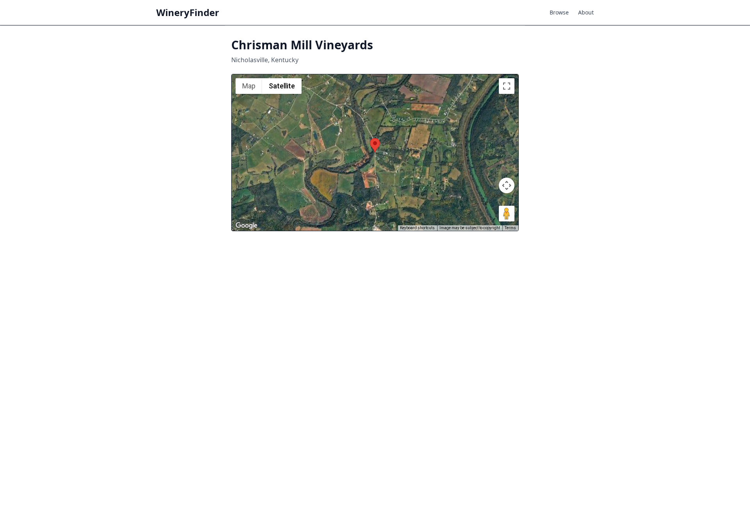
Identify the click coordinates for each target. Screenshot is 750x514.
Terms (510, 228)
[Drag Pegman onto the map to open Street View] (506, 213)
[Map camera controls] (506, 185)
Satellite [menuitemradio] (282, 86)
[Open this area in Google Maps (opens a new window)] (246, 226)
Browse (559, 12)
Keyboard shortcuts (417, 228)
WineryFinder (187, 12)
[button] (375, 145)
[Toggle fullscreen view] (506, 86)
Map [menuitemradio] (248, 86)
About (586, 12)
